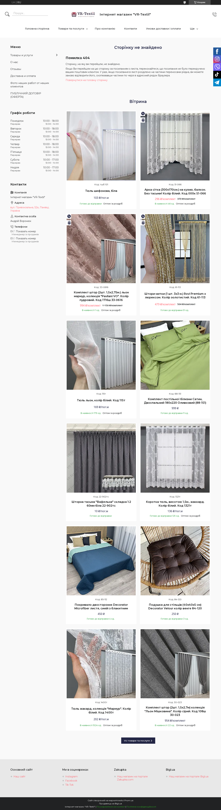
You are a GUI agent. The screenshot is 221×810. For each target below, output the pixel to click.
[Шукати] (7, 14)
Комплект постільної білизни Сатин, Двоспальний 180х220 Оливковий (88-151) (175, 401)
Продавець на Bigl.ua (110, 803)
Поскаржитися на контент (111, 806)
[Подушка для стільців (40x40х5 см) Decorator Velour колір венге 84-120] (175, 560)
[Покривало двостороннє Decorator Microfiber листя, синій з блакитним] (101, 560)
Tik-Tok (69, 784)
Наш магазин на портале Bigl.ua (188, 776)
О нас (14, 62)
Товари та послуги (71, 28)
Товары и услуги (21, 55)
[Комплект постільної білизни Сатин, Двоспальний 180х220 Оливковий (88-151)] (175, 355)
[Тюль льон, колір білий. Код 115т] (101, 355)
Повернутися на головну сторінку (87, 80)
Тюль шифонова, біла (101, 191)
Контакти (130, 28)
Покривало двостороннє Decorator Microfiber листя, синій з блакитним (101, 606)
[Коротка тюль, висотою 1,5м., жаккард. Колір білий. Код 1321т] (175, 458)
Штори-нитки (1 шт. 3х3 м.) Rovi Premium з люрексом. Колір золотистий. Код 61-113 (175, 295)
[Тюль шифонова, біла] (101, 146)
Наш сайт (19, 776)
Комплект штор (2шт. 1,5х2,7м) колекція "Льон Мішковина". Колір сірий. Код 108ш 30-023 (175, 711)
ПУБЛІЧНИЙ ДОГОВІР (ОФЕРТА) (25, 95)
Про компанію (105, 28)
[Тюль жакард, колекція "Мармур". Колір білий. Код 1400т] (101, 663)
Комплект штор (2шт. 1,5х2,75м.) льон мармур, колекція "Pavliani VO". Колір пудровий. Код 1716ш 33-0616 (101, 296)
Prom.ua (128, 800)
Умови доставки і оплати (163, 28)
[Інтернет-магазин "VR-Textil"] (83, 14)
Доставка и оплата (23, 76)
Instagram (71, 776)
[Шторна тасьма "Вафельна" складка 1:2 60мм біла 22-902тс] (101, 458)
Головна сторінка (37, 28)
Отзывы (15, 69)
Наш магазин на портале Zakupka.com (132, 778)
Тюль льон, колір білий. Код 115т (101, 400)
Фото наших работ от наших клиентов (29, 84)
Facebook (71, 780)
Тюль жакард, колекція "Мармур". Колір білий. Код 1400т (101, 710)
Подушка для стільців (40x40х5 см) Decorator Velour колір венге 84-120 (175, 606)
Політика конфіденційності (141, 806)
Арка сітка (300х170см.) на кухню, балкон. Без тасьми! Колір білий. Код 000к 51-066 (175, 191)
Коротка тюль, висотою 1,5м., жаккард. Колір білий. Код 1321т (175, 503)
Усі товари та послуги (137, 740)
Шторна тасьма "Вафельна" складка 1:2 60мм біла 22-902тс (101, 503)
